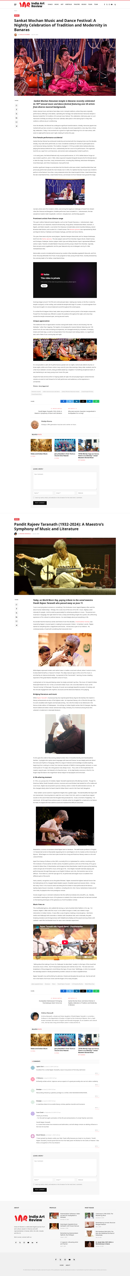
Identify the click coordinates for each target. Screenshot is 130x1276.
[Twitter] (16, 113)
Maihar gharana (47, 239)
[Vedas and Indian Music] (41, 445)
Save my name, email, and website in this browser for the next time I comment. (58, 497)
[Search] (115, 5)
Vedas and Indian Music (39, 454)
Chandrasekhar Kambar (82, 621)
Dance (50, 4)
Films (90, 4)
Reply (97, 1073)
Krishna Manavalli (25, 533)
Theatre (77, 4)
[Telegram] (16, 126)
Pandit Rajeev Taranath (64, 984)
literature (47, 984)
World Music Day (89, 984)
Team (96, 4)
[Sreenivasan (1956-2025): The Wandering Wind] (89, 1216)
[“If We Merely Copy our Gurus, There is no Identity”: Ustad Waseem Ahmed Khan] (88, 445)
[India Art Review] (32, 4)
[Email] (16, 122)
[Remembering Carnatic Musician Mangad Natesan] (89, 1225)
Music (57, 4)
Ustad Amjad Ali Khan (87, 391)
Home (15, 10)
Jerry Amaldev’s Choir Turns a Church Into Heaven (64, 455)
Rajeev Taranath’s (42, 698)
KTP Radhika (81, 460)
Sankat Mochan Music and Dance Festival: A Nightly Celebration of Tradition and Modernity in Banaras (82, 1003)
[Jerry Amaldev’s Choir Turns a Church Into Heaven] (65, 445)
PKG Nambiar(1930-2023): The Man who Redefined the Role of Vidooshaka (105, 1233)
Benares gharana (75, 229)
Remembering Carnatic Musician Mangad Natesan (105, 1223)
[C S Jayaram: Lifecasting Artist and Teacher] (54, 1244)
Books (84, 4)
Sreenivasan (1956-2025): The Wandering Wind (104, 1214)
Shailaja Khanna (24, 34)
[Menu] (15, 5)
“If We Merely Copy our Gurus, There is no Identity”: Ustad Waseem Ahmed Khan (88, 456)
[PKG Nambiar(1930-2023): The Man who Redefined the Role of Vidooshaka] (89, 1233)
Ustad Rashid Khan (37, 394)
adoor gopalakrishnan (37, 984)
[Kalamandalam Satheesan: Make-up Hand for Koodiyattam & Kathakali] (54, 1216)
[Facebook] (16, 109)
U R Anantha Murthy (77, 984)
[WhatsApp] (16, 105)
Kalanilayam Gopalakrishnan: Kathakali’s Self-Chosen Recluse (69, 1225)
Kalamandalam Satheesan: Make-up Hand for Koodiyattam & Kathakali (70, 1215)
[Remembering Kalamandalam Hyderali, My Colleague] (54, 1235)
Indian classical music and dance (51, 391)
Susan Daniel (39, 1112)
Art (62, 4)
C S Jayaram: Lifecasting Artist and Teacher (69, 1243)
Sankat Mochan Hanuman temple (70, 391)
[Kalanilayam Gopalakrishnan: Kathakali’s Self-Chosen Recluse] (54, 1226)
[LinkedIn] (16, 118)
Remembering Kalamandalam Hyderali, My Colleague (69, 1234)
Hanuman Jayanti (36, 391)
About (68, 1265)
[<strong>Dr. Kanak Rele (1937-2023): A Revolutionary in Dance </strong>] (89, 1244)
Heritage (68, 4)
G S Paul (33, 456)
